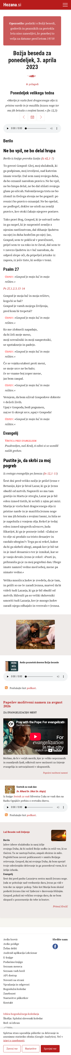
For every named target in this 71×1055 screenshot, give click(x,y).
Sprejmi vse (50, 1048)
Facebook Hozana (56, 946)
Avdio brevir (10, 939)
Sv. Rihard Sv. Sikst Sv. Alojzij (31, 791)
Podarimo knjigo (13, 962)
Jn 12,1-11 (50, 473)
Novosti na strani (13, 980)
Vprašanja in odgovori (16, 984)
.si (12, 4)
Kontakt (8, 1002)
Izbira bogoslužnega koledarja (21, 1014)
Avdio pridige (11, 944)
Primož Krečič (60, 906)
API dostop (10, 975)
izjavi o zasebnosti (13, 1040)
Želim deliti (10, 948)
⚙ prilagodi (32, 84)
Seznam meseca (12, 966)
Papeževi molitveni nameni (55, 772)
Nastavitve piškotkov (15, 998)
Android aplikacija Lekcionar (20, 953)
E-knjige (8, 957)
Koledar (32, 117)
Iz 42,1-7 (47, 158)
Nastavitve (30, 1048)
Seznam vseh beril (14, 971)
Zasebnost (9, 993)
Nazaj (24, 117)
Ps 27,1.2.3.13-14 (14, 288)
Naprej (41, 117)
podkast (31, 688)
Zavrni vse (12, 1048)
